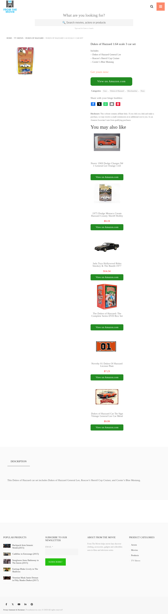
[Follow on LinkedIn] (25, 604)
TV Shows (18, 38)
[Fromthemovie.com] (10, 6)
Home (9, 38)
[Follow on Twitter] (13, 604)
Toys (142, 91)
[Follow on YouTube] (19, 604)
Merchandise (132, 91)
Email (49, 547)
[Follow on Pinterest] (32, 604)
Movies (134, 550)
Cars (105, 91)
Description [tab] (19, 461)
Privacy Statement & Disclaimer (14, 610)
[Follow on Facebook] (6, 604)
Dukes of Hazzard (34, 38)
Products (135, 555)
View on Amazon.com (111, 81)
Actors (134, 545)
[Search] (152, 6)
